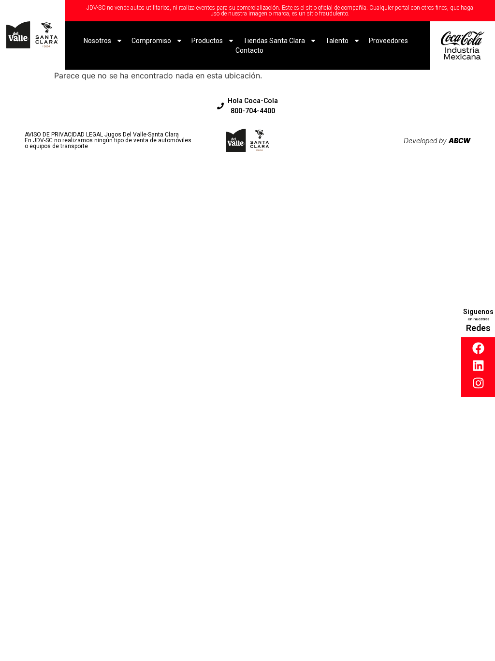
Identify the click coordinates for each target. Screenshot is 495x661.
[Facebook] (478, 348)
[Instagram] (478, 383)
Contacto (249, 50)
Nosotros (97, 41)
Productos (207, 41)
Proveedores (388, 41)
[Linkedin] (478, 366)
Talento (337, 41)
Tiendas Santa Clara (274, 41)
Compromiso (151, 41)
